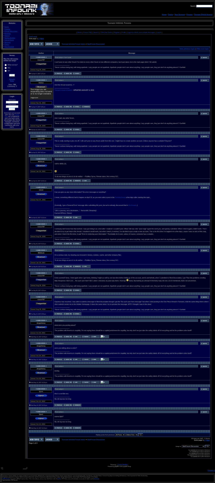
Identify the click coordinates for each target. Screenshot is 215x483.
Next (42, 38)
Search (7, 36)
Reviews (8, 33)
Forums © (211, 470)
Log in (159, 32)
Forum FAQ (87, 32)
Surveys (8, 42)
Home (164, 14)
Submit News (9, 40)
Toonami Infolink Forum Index (73, 44)
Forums (189, 14)
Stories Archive (10, 38)
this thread (132, 205)
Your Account (179, 14)
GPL (59, 478)
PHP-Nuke (6, 478)
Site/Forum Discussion (96, 44)
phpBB (116, 466)
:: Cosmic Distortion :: (122, 464)
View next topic (203, 49)
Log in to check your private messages (142, 32)
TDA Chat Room (106, 32)
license (96, 478)
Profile (123, 32)
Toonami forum (120, 197)
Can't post (33, 36)
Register (117, 32)
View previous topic (187, 49)
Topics (170, 14)
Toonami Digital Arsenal (203, 14)
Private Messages (11, 31)
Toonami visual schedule (63, 90)
